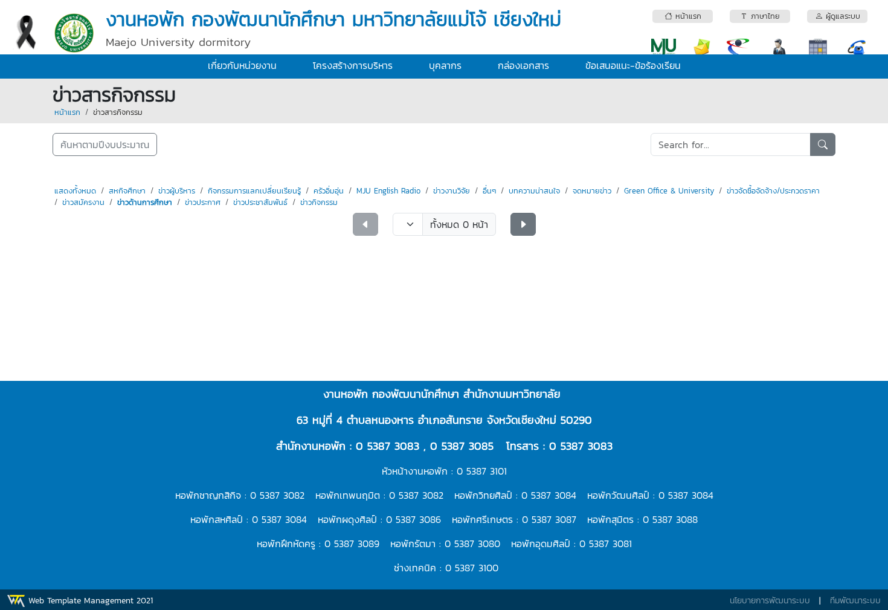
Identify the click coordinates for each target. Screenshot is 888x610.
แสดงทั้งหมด (75, 190)
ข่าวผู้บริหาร (176, 190)
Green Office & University (669, 190)
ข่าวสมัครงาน (83, 202)
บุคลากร (445, 65)
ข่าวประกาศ (202, 202)
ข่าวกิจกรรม (319, 202)
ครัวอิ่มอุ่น (329, 190)
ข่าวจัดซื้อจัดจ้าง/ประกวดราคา (773, 190)
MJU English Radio (388, 190)
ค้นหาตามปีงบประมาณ (104, 144)
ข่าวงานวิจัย (451, 190)
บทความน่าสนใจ (534, 190)
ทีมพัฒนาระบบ (855, 600)
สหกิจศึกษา (127, 190)
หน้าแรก (67, 112)
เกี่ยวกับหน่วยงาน (242, 65)
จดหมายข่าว (592, 190)
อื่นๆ (489, 190)
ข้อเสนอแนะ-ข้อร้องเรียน (633, 65)
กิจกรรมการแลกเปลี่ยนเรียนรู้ (254, 190)
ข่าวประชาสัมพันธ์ (260, 202)
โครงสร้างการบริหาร (353, 65)
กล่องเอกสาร (523, 65)
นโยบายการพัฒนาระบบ (770, 600)
